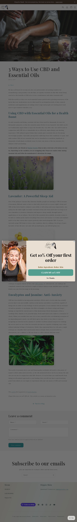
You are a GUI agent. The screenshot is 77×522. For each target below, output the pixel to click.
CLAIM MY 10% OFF (50, 272)
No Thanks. (51, 278)
